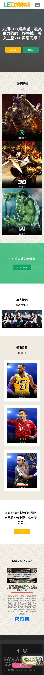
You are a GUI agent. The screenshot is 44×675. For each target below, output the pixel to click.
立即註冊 (13, 50)
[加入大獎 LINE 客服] (32, 659)
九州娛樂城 (19, 660)
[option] (22, 596)
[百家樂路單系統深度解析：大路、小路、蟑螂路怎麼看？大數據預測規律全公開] (22, 575)
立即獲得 (22, 532)
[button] (3, 597)
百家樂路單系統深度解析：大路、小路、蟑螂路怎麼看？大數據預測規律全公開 (22, 588)
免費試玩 (31, 50)
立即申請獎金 (22, 267)
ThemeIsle (32, 670)
